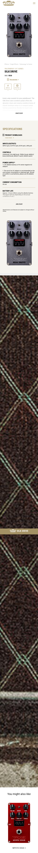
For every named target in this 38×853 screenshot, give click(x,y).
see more (19, 204)
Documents (13, 79)
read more (19, 113)
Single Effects (14, 64)
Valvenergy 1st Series (26, 64)
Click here (8, 138)
